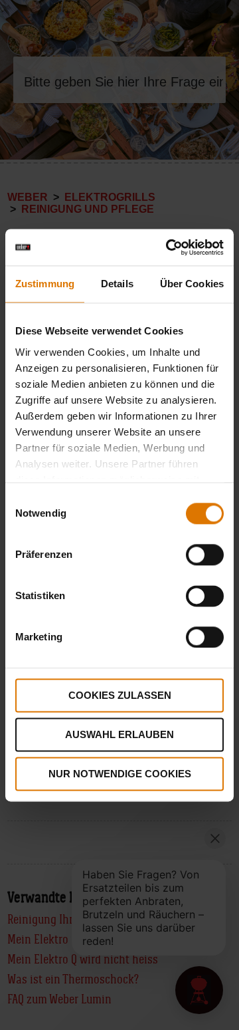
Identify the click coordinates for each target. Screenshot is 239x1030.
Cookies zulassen (119, 695)
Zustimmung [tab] (44, 283)
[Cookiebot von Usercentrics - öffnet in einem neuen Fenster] (169, 247)
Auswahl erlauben (119, 734)
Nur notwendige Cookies (119, 773)
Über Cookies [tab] (192, 283)
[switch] (205, 554)
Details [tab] (117, 283)
